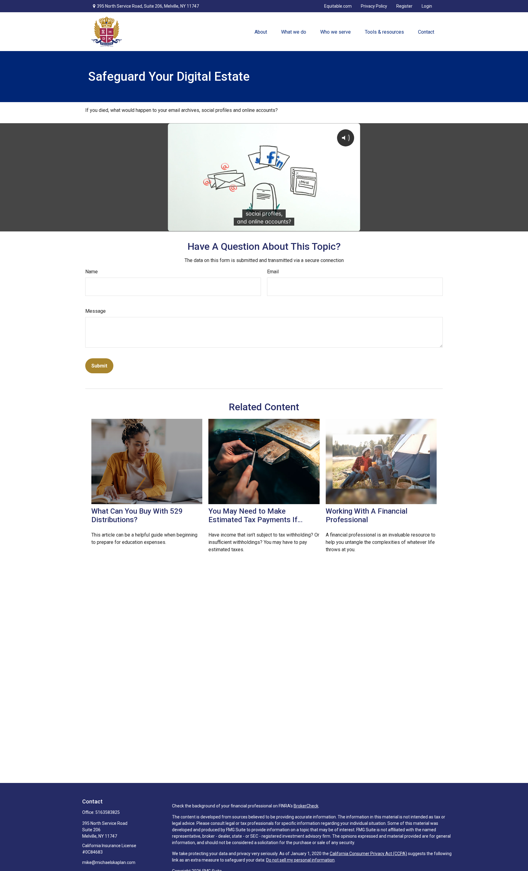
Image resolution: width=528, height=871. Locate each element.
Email (273, 272)
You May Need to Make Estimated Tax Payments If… (255, 515)
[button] (261, 31)
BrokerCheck (306, 805)
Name (91, 272)
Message (95, 311)
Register (404, 6)
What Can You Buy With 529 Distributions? (137, 515)
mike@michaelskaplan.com (108, 862)
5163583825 (107, 812)
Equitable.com (338, 6)
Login (427, 6)
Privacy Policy (374, 6)
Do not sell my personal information (300, 860)
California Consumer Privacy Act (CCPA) (368, 853)
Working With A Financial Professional (366, 515)
